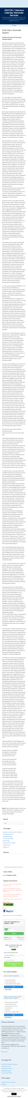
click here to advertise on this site (13, 867)
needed (7, 937)
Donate (14, 933)
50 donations (21, 939)
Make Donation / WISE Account (14, 964)
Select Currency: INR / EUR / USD (11, 952)
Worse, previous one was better (11, 1002)
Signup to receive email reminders (12, 832)
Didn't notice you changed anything (12, 1011)
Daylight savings (7, 836)
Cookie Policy (6, 845)
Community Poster (8, 838)
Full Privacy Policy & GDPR (14, 1096)
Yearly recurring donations (10, 981)
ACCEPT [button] (14, 1094)
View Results (8, 989)
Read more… (5, 1051)
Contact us (6, 847)
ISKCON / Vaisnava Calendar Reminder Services (14, 13)
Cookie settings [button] (20, 1091)
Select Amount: (7, 957)
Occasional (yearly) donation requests (12, 983)
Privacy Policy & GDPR (9, 843)
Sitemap (3, 1084)
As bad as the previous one (10, 1004)
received (8, 939)
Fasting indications (8, 834)
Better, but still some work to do (11, 1006)
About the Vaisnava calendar (9, 1064)
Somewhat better (8, 1008)
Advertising (6, 841)
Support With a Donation (8, 1082)
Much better (7, 1009)
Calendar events (5, 1066)
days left (21, 937)
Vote (14, 987)
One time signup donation (10, 980)
